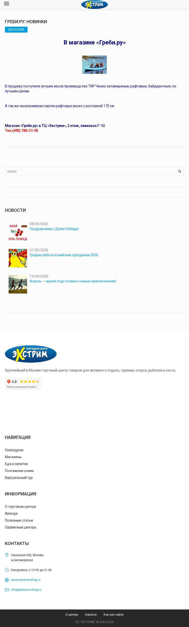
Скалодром (14, 450)
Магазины (13, 457)
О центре (71, 614)
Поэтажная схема (19, 471)
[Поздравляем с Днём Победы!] (18, 232)
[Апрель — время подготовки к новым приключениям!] (18, 284)
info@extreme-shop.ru (26, 589)
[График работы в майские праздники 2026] (18, 258)
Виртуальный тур (19, 478)
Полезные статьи (19, 520)
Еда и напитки (16, 464)
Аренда (11, 513)
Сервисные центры (20, 527)
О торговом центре (20, 507)
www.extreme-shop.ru (25, 580)
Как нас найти (114, 614)
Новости (91, 614)
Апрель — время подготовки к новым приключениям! (73, 281)
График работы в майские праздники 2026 (64, 255)
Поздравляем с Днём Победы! (54, 229)
